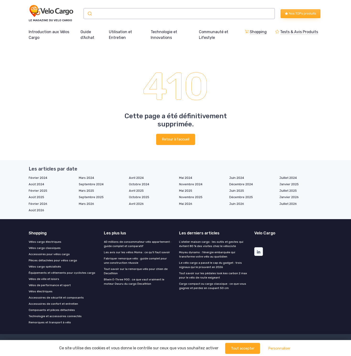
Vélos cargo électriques (45, 241)
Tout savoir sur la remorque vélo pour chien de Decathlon (136, 271)
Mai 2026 (185, 204)
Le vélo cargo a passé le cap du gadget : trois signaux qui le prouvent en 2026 (210, 265)
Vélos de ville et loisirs (44, 279)
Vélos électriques (41, 291)
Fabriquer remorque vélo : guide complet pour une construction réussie (135, 260)
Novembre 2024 (190, 184)
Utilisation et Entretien (120, 35)
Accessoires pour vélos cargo (49, 254)
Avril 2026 (136, 204)
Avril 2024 (136, 178)
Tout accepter (242, 348)
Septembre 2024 (91, 184)
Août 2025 (36, 197)
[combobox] (179, 13)
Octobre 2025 (139, 197)
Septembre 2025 (91, 197)
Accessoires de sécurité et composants (56, 297)
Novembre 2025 (190, 197)
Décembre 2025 (241, 197)
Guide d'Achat (87, 35)
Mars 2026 (86, 204)
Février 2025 (38, 190)
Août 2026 (36, 210)
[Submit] (89, 13)
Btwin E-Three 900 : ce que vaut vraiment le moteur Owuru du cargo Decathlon (134, 281)
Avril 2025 (136, 190)
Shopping (258, 32)
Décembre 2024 (241, 184)
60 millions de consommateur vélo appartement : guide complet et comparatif (137, 244)
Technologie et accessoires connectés (55, 316)
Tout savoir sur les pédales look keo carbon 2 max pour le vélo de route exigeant (213, 275)
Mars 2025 (86, 190)
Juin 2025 (236, 190)
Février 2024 (38, 178)
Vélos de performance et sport (50, 285)
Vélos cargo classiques (45, 248)
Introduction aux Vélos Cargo (49, 35)
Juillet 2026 (288, 204)
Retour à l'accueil (175, 139)
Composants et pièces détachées (52, 310)
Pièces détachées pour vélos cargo (53, 260)
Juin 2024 (236, 178)
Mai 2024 (185, 178)
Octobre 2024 (139, 184)
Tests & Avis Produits (299, 32)
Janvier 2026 (289, 197)
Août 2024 (36, 184)
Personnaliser (279, 348)
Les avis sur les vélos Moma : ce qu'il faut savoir (137, 252)
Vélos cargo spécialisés (45, 266)
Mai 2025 (185, 190)
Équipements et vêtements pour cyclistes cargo (62, 272)
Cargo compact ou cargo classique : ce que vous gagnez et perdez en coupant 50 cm (212, 286)
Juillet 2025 (288, 190)
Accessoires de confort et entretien (53, 303)
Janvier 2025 (289, 184)
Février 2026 (38, 204)
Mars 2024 (86, 178)
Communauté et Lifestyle (213, 35)
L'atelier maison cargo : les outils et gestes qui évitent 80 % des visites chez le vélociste (211, 244)
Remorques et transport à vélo (50, 322)
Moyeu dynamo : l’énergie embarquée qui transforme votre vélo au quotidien (207, 254)
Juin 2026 (236, 204)
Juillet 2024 (288, 178)
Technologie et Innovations (164, 35)
